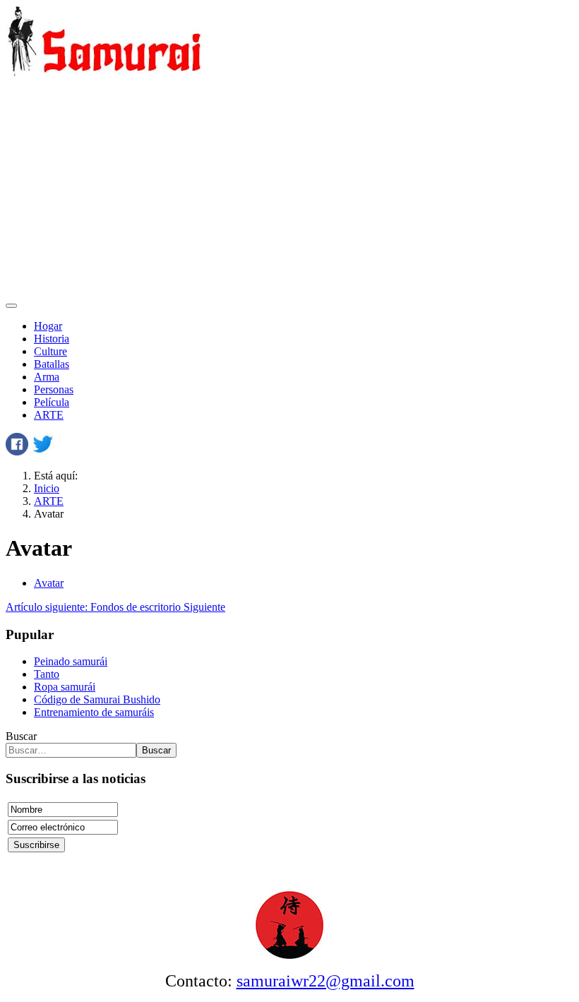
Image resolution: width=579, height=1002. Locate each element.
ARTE (49, 415)
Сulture (50, 351)
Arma (46, 377)
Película (51, 402)
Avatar (49, 583)
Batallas (51, 364)
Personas (53, 389)
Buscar (21, 736)
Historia (51, 339)
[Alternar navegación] (11, 306)
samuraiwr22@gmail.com (325, 981)
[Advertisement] (289, 190)
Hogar (48, 326)
